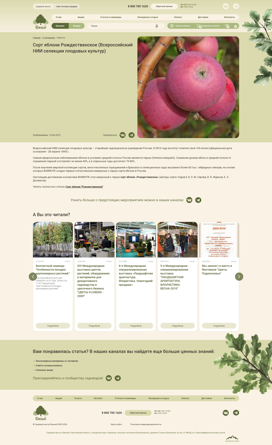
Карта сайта (116, 424)
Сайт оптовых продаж (66, 6)
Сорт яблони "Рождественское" (84, 186)
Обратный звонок (164, 6)
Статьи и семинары (110, 17)
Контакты (229, 17)
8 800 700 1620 (138, 6)
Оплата (178, 17)
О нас (59, 17)
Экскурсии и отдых (147, 17)
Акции (81, 17)
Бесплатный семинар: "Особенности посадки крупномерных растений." (53, 269)
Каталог (60, 26)
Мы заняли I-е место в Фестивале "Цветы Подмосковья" (217, 269)
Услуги (76, 26)
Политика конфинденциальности (145, 424)
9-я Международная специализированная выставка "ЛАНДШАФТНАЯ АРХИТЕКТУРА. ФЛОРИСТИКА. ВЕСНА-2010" (174, 277)
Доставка (203, 17)
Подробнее (53, 325)
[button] (33, 276)
